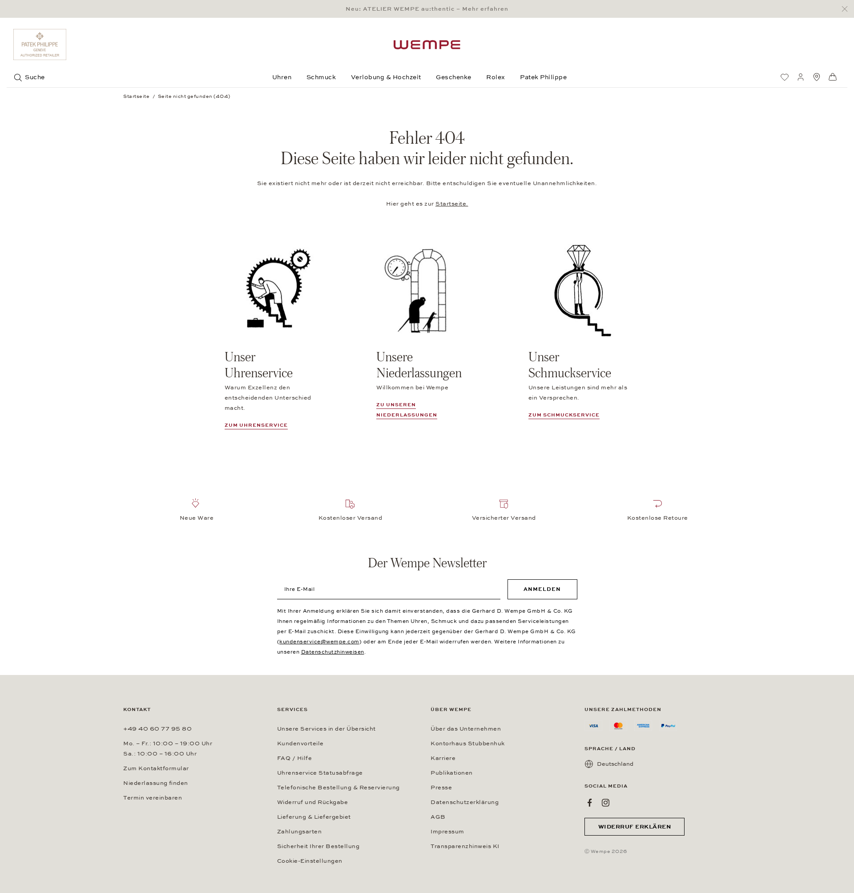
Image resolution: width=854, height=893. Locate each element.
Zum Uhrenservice (256, 425)
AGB (438, 816)
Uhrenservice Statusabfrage (320, 772)
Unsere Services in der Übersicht (326, 728)
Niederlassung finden (155, 783)
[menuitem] (785, 77)
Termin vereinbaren (152, 797)
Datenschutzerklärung (465, 802)
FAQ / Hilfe (294, 758)
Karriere (443, 758)
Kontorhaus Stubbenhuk (468, 743)
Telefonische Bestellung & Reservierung (338, 787)
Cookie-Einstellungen (309, 861)
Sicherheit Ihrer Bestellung (318, 846)
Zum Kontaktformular (156, 768)
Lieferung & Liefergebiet (314, 816)
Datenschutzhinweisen (332, 652)
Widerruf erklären (634, 826)
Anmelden (542, 589)
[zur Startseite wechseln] (427, 44)
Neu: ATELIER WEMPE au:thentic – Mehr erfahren (427, 8)
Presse (441, 787)
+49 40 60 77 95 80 (157, 728)
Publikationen (452, 772)
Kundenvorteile (300, 743)
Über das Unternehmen (466, 728)
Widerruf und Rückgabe (312, 802)
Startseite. (451, 203)
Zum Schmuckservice (564, 415)
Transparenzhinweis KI (465, 846)
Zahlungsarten (299, 831)
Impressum (447, 831)
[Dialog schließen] (847, 9)
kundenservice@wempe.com (319, 641)
